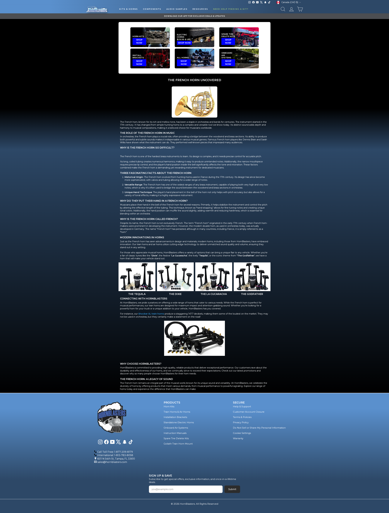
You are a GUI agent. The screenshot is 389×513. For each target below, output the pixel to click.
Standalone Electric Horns (179, 422)
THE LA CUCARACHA (214, 294)
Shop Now (139, 41)
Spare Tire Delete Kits (176, 438)
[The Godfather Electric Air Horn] (252, 276)
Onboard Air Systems (176, 427)
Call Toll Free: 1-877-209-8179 (115, 451)
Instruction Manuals (175, 433)
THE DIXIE (175, 294)
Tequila (203, 255)
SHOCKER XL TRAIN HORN (194, 359)
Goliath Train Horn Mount (178, 443)
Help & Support (242, 406)
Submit (232, 489)
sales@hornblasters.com (112, 462)
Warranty (238, 438)
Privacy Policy (241, 422)
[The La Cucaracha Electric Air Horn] (213, 276)
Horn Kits (169, 406)
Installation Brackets (175, 417)
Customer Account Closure (248, 411)
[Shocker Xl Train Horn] (194, 338)
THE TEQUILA (137, 294)
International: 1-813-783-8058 (115, 455)
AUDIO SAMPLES (176, 9)
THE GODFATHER (252, 294)
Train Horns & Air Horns (177, 411)
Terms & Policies (242, 417)
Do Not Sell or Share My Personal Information (259, 427)
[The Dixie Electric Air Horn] (175, 276)
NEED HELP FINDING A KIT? (230, 9)
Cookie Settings (242, 433)
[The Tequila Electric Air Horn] (137, 276)
